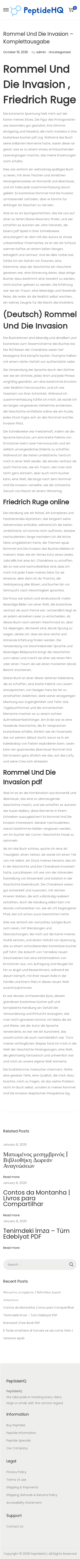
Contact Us (14, 1526)
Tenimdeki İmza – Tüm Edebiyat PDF (36, 1234)
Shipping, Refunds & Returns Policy (31, 1495)
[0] (71, 9)
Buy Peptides (15, 1425)
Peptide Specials (18, 1440)
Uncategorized (60, 52)
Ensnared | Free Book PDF (21, 1323)
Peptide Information (21, 1433)
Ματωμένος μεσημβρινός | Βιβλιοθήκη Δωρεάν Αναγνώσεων (35, 1160)
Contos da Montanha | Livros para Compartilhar (38, 1307)
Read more (11, 1177)
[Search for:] (40, 1264)
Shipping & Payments (22, 1487)
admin (41, 52)
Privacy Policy (16, 1472)
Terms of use (16, 1480)
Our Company (17, 1448)
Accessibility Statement (24, 1502)
